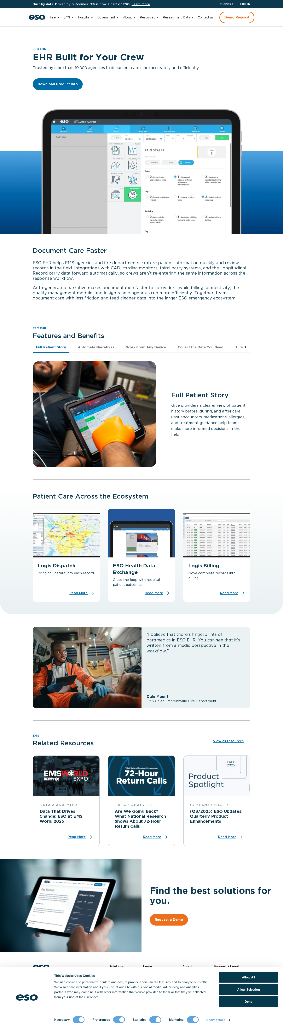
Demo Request (236, 17)
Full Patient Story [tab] (51, 347)
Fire (53, 17)
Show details (215, 1020)
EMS (67, 17)
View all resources (228, 741)
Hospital (83, 17)
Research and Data (176, 17)
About (127, 17)
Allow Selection (248, 989)
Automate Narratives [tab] (96, 347)
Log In (245, 4)
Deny (248, 1001)
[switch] (119, 1019)
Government (106, 17)
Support (226, 4)
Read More (78, 593)
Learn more (141, 4)
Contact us (205, 17)
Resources (147, 17)
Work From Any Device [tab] (146, 347)
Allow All (248, 977)
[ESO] (37, 17)
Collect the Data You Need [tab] (200, 347)
